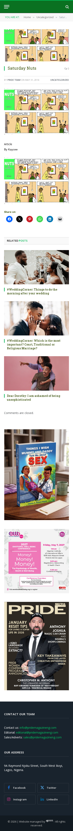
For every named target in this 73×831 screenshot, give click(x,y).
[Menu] (6, 6)
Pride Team (14, 79)
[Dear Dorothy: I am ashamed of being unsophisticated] (36, 373)
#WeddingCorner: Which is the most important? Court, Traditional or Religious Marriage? (33, 344)
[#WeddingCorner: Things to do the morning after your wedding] (36, 267)
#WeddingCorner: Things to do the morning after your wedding (32, 291)
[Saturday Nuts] (36, 45)
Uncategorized (59, 79)
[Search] (67, 6)
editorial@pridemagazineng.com (37, 732)
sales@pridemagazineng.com (42, 737)
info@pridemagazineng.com (38, 728)
